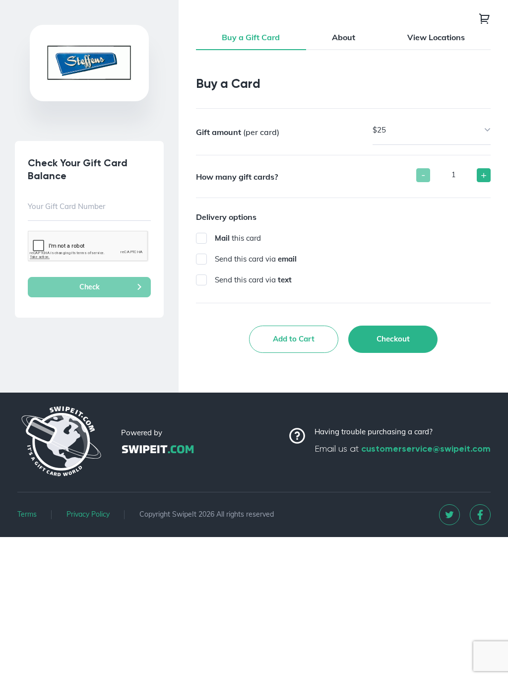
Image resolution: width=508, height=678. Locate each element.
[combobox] (432, 130)
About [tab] (343, 37)
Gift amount (237, 132)
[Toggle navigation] (484, 18)
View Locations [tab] (436, 37)
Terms (27, 514)
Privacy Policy (88, 514)
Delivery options (226, 217)
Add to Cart (294, 338)
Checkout (393, 338)
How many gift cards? (237, 177)
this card (238, 238)
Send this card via (256, 259)
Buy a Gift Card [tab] (251, 37)
